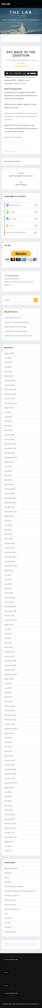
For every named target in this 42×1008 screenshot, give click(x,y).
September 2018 (10, 783)
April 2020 (8, 697)
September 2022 (10, 566)
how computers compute (14, 886)
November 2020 (10, 665)
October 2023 (9, 507)
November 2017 (10, 828)
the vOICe (8, 927)
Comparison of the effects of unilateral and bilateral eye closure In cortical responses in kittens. (20, 116)
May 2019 (7, 747)
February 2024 (9, 489)
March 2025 (8, 430)
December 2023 (10, 498)
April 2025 (8, 426)
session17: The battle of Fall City (16, 322)
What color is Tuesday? (13, 137)
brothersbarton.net (12, 278)
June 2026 (8, 362)
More (24, 83)
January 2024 (9, 493)
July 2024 (7, 466)
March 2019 (8, 756)
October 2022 (9, 561)
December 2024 (10, 444)
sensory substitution (12, 909)
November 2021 (10, 611)
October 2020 (9, 670)
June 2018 (8, 796)
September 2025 (10, 403)
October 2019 (9, 724)
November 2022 (10, 557)
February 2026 (9, 380)
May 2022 (7, 584)
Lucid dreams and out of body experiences (20, 891)
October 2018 (9, 778)
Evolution (8, 873)
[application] (21, 73)
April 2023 (8, 534)
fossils (6, 877)
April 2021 (8, 643)
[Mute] (28, 73)
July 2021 (7, 629)
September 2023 (10, 511)
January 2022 (9, 602)
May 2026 (7, 367)
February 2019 (9, 760)
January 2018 (9, 819)
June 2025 (8, 417)
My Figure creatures (11, 895)
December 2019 (10, 715)
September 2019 (10, 728)
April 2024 (8, 480)
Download (31, 77)
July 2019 (7, 737)
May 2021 (7, 638)
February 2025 (9, 435)
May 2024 (7, 475)
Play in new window (18, 77)
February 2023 (9, 543)
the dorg (7, 922)
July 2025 (7, 412)
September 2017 (10, 837)
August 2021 (9, 624)
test (6, 913)
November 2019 (10, 719)
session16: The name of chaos (15, 331)
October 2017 (9, 832)
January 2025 (9, 439)
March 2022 (8, 593)
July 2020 (7, 683)
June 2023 (8, 525)
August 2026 (9, 353)
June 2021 (8, 634)
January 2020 (9, 710)
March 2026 (8, 376)
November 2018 (10, 774)
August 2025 (9, 407)
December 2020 (10, 661)
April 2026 (8, 371)
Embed (26, 80)
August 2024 (9, 462)
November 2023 (10, 502)
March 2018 (8, 810)
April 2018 (8, 805)
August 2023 (9, 516)
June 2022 (8, 579)
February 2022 (9, 597)
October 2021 (9, 615)
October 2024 (9, 453)
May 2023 (7, 530)
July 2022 (7, 575)
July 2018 (7, 792)
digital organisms (11, 868)
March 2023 (8, 539)
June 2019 (8, 742)
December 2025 (10, 389)
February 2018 (9, 814)
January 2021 (9, 656)
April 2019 (8, 751)
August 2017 (9, 842)
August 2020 (9, 679)
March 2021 (8, 647)
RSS (19, 83)
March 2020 (8, 701)
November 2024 (10, 448)
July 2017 (7, 846)
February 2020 (9, 706)
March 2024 (8, 484)
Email (14, 83)
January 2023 (9, 548)
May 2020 (7, 692)
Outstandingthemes (32, 1004)
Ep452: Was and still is (12, 317)
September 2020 (10, 674)
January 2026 (9, 385)
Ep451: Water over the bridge (15, 327)
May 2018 (7, 801)
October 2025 (9, 398)
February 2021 (9, 652)
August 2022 (9, 570)
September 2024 (10, 457)
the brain (7, 918)
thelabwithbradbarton (19, 60)
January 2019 (9, 765)
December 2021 (10, 606)
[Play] (7, 73)
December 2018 (10, 769)
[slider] (33, 73)
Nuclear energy (10, 904)
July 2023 (7, 520)
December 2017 (10, 823)
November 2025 (10, 394)
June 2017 (8, 851)
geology (7, 882)
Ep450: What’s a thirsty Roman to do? (18, 336)
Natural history (10, 900)
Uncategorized (9, 151)
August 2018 (9, 787)
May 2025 (7, 421)
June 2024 (8, 471)
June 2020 (8, 688)
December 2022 (10, 552)
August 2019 (9, 733)
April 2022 (8, 588)
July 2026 (7, 358)
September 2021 (10, 620)
